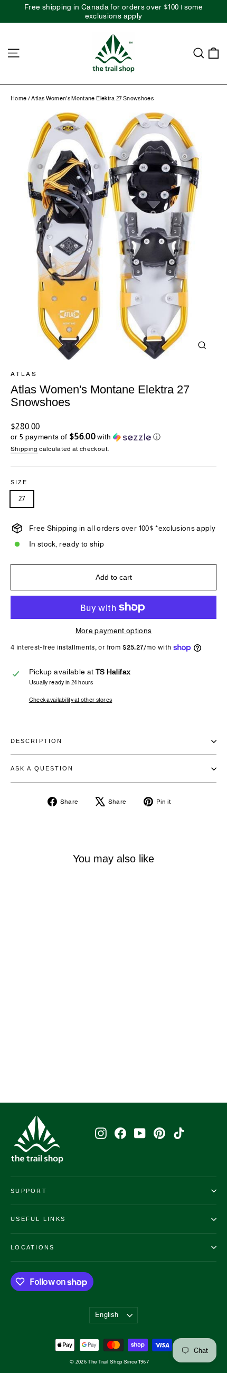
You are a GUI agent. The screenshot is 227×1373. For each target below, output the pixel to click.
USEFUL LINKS (38, 1219)
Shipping (24, 449)
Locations (32, 1247)
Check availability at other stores (70, 700)
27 (21, 499)
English (106, 1315)
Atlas (24, 374)
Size (19, 482)
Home (18, 98)
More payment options (113, 630)
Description (36, 741)
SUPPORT (29, 1191)
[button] (113, 437)
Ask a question (42, 768)
